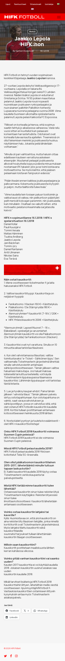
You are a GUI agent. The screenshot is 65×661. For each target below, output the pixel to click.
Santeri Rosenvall (25, 50)
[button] (59, 17)
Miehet (32, 32)
